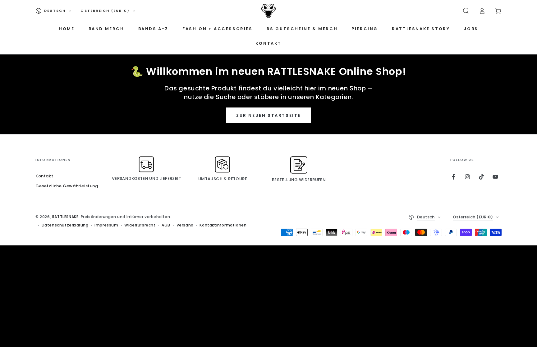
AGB (166, 225)
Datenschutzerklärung (65, 225)
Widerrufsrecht (139, 225)
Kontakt (44, 176)
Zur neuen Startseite (268, 115)
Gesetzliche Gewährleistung (66, 186)
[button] (466, 11)
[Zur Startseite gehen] (268, 11)
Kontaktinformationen (223, 225)
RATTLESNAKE (65, 216)
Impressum (106, 225)
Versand (185, 225)
